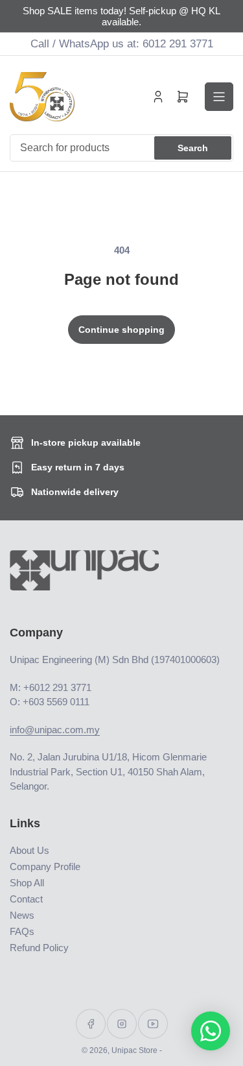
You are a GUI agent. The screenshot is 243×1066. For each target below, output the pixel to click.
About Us (29, 850)
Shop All (27, 882)
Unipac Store (134, 1050)
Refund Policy (39, 947)
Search (193, 148)
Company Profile (45, 866)
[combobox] (121, 148)
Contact (26, 898)
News (22, 915)
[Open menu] (219, 96)
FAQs (22, 931)
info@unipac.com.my (55, 729)
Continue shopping (121, 329)
